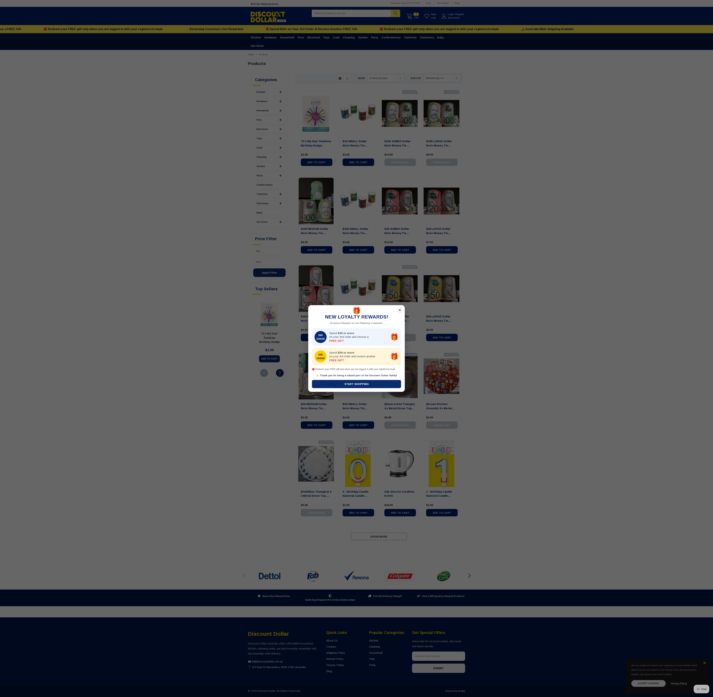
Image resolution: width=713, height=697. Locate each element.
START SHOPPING (356, 384)
